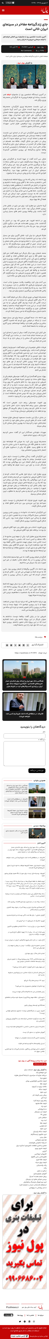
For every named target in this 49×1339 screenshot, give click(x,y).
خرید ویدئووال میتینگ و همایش (35, 1182)
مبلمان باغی (42, 1117)
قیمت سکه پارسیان (40, 1131)
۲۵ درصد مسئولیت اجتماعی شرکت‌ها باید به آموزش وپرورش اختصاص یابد (25, 1020)
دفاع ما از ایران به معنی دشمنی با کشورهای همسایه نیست (25, 1026)
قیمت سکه (43, 1089)
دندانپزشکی (42, 1109)
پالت (45, 1168)
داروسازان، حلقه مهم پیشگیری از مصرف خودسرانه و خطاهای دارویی (25, 998)
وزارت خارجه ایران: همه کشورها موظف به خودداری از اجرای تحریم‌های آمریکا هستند (17, 812)
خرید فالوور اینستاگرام (39, 1134)
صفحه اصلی (43, 56)
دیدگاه (41, 740)
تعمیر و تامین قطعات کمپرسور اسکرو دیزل (31, 1145)
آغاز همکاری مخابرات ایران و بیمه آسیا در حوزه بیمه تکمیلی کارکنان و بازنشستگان (26, 908)
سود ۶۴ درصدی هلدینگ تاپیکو (34, 980)
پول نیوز (21, 63)
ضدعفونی (43, 1126)
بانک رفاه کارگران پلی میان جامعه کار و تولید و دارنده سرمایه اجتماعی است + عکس (25, 895)
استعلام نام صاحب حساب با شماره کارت (33, 1185)
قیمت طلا (43, 1084)
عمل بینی (43, 1137)
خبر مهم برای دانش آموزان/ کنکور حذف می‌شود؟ (29, 967)
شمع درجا (43, 1078)
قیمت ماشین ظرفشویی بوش (36, 1081)
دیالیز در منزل (42, 1171)
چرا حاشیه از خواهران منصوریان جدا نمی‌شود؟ (30, 986)
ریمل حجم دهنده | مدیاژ (38, 1176)
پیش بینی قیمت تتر (40, 1095)
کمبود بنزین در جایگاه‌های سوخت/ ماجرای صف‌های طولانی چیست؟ (25, 1012)
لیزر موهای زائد (41, 1072)
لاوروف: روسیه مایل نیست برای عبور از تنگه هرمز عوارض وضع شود (25, 874)
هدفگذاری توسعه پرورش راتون (34, 1005)
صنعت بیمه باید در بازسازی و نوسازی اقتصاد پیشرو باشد (26, 902)
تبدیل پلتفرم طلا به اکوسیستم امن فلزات (31, 1043)
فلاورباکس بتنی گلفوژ (39, 1157)
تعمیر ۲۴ (43, 1114)
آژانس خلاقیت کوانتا (18, 1336)
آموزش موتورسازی (40, 1173)
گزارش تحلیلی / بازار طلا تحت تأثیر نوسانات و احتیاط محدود (26, 915)
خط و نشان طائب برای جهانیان (35, 953)
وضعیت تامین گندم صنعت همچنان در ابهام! (30, 1038)
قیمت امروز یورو (41, 1148)
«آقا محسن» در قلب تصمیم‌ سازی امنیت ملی (16, 832)
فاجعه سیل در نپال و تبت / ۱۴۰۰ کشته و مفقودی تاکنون (26, 926)
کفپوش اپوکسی (40, 1154)
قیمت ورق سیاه (41, 1162)
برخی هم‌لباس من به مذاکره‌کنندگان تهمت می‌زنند (28, 992)
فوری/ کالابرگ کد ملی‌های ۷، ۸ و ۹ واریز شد (30, 921)
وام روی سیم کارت (40, 1100)
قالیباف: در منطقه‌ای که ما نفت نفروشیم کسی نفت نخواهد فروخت (16, 800)
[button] (2, 2)
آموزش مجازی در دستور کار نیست (34, 1032)
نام (44, 732)
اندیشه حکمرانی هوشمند (38, 1143)
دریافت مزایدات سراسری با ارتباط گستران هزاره (30, 1075)
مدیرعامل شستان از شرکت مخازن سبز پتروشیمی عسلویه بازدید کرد (26, 973)
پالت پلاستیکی (42, 1165)
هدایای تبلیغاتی (41, 1140)
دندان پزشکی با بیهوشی (38, 1187)
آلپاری (44, 1151)
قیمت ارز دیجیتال (40, 1112)
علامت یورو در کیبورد (39, 1086)
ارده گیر (44, 1098)
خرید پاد (44, 1106)
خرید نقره (43, 1092)
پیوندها (20, 1315)
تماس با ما (30, 1315)
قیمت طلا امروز (41, 1159)
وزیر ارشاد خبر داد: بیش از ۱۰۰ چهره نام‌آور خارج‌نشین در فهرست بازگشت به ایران (26, 933)
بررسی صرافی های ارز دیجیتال (36, 1179)
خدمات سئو (28, 1070)
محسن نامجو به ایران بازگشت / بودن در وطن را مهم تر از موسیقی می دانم (26, 946)
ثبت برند (44, 1120)
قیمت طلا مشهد (41, 1103)
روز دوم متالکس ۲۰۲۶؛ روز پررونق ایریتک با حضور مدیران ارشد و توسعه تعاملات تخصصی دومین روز (26, 960)
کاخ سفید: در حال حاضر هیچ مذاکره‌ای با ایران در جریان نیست (25, 940)
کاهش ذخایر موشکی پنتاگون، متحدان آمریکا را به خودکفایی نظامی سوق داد (25, 1050)
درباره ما (41, 1315)
